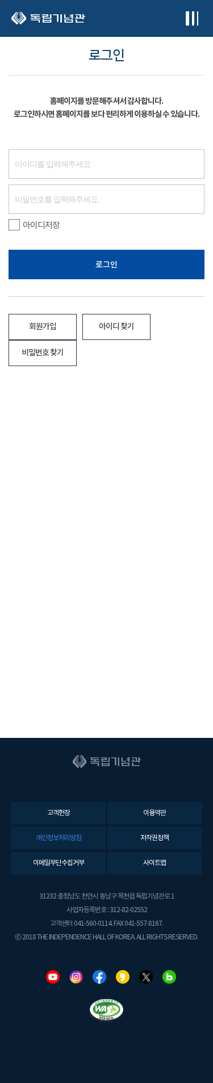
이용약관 (154, 813)
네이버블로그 (169, 977)
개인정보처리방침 (58, 838)
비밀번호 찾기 (43, 353)
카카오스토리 (123, 977)
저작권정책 (154, 838)
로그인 (106, 265)
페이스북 (99, 977)
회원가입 (42, 326)
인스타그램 (76, 977)
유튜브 (53, 977)
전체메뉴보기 (192, 18)
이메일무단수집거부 (58, 863)
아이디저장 (41, 225)
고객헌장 (58, 813)
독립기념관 (48, 18)
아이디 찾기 (116, 326)
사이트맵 (154, 863)
